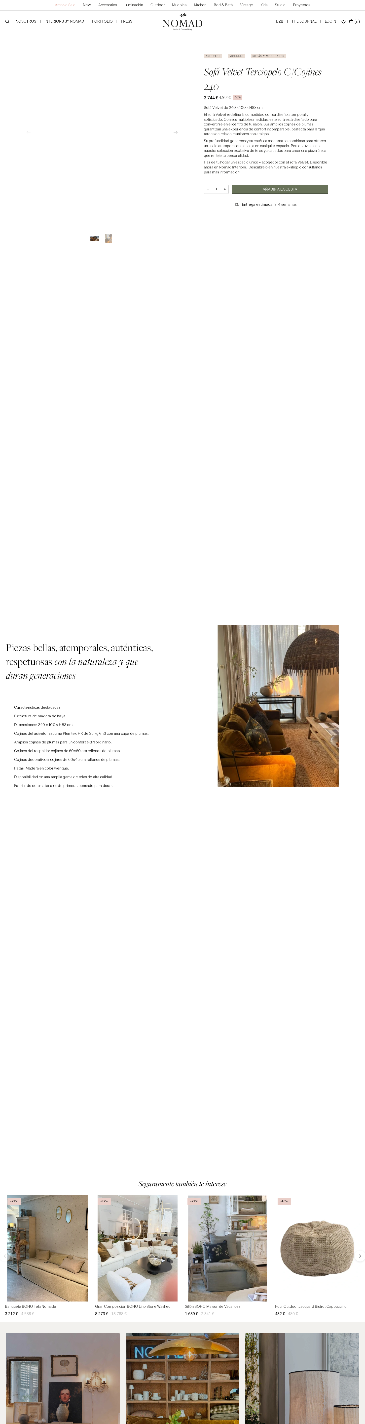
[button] (7, 22)
